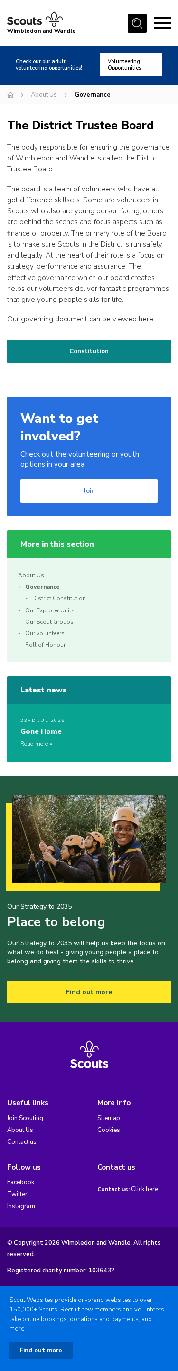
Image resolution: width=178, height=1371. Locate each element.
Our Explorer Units (50, 610)
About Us (44, 94)
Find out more (89, 992)
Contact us (22, 1142)
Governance (42, 586)
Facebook (20, 1182)
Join (89, 491)
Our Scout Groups (49, 622)
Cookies (108, 1130)
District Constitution (59, 598)
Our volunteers (45, 633)
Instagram (21, 1206)
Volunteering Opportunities (124, 64)
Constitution (89, 351)
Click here (144, 1189)
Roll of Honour (45, 645)
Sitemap (108, 1118)
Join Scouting (25, 1118)
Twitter (17, 1194)
